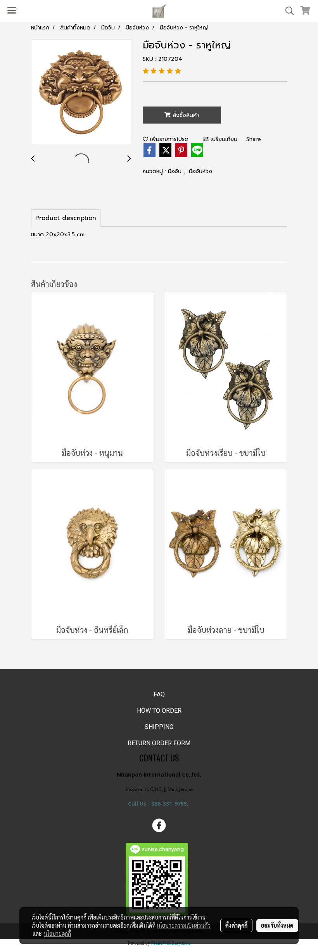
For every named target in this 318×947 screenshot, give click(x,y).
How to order (159, 710)
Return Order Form (159, 743)
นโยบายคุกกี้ (57, 933)
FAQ (159, 694)
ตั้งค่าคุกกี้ (236, 925)
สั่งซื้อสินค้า (185, 115)
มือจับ (175, 171)
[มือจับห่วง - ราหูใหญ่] (81, 92)
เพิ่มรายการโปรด (168, 139)
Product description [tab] (65, 218)
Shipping (159, 726)
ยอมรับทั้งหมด (277, 925)
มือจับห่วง (200, 171)
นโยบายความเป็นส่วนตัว (184, 925)
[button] (287, 11)
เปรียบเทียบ (223, 139)
